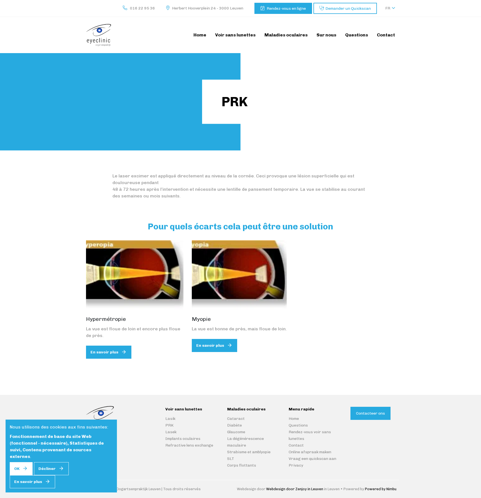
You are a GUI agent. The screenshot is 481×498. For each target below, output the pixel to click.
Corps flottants (241, 465)
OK (16, 468)
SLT (230, 458)
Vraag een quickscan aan (312, 458)
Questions (298, 425)
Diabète (234, 425)
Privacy (296, 465)
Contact (296, 445)
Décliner (47, 468)
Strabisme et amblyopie (249, 452)
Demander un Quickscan (348, 8)
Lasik (170, 418)
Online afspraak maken (310, 452)
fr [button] (387, 8)
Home (294, 418)
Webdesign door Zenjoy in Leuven (294, 489)
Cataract (236, 418)
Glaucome (236, 432)
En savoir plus (104, 352)
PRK (169, 425)
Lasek (170, 432)
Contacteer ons (370, 413)
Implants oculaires (182, 438)
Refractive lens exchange (189, 445)
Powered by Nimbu (380, 489)
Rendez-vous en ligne (286, 8)
